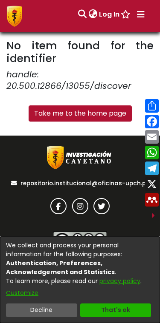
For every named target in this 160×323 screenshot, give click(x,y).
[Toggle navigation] (140, 14)
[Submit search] (82, 14)
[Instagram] (80, 206)
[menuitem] (92, 14)
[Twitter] (101, 206)
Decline (41, 310)
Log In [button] (109, 14)
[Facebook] (58, 206)
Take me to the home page (80, 113)
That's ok (115, 310)
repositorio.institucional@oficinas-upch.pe (84, 183)
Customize (22, 293)
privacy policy (119, 281)
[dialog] (80, 280)
